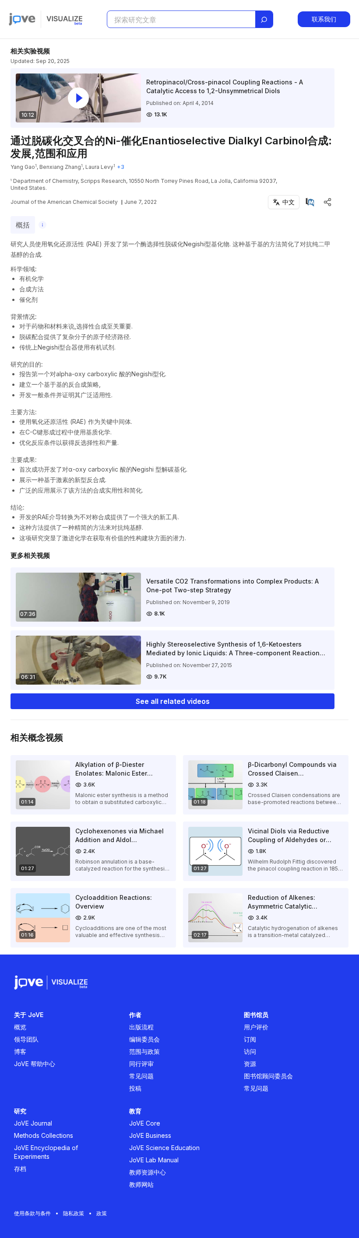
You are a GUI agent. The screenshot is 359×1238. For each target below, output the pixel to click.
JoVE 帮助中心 (34, 1063)
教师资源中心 (147, 1172)
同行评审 (141, 1063)
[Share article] (327, 202)
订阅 (250, 1039)
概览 (20, 1027)
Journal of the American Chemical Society (64, 202)
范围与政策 (144, 1051)
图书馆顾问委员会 (268, 1076)
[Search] (264, 19)
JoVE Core (144, 1123)
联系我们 (324, 19)
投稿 (135, 1088)
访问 (250, 1051)
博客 (20, 1051)
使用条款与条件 (32, 1213)
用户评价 (256, 1027)
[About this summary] (42, 225)
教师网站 (141, 1184)
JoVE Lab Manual (154, 1160)
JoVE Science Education (164, 1147)
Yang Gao (23, 167)
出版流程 (141, 1027)
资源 (250, 1063)
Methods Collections (43, 1135)
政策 (101, 1213)
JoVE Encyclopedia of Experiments (46, 1152)
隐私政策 (73, 1213)
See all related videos (173, 701)
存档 (20, 1168)
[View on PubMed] (310, 202)
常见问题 (141, 1076)
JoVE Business (150, 1135)
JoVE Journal (33, 1123)
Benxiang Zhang (60, 167)
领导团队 (26, 1039)
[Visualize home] (64, 19)
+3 (120, 167)
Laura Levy (99, 167)
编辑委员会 (144, 1039)
